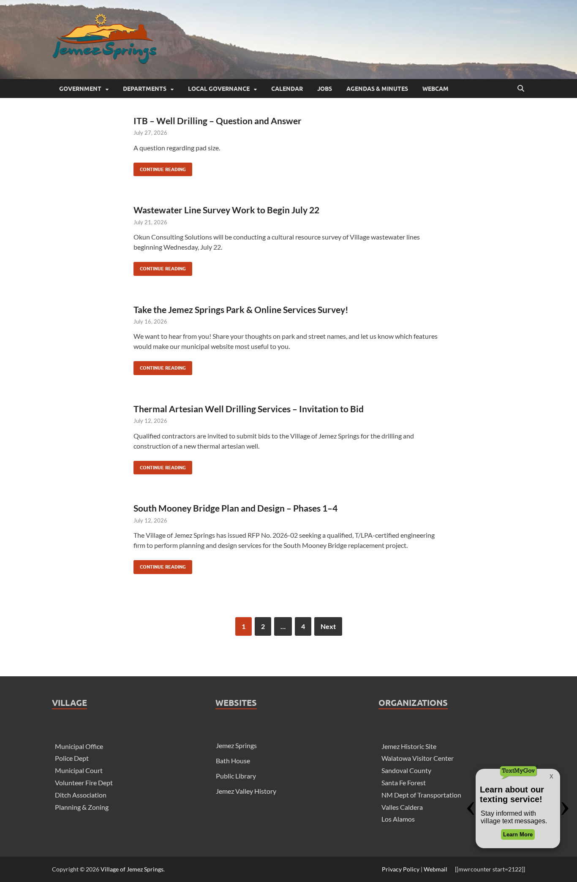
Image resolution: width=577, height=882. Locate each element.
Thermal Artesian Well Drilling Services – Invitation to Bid (248, 408)
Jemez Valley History (246, 791)
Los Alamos (398, 819)
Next (328, 626)
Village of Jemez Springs (132, 869)
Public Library (236, 776)
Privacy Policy (400, 869)
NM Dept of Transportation (421, 795)
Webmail (435, 869)
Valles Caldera (402, 807)
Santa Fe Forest (403, 783)
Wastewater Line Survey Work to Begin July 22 (226, 209)
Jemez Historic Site (408, 746)
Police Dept (72, 758)
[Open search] (520, 88)
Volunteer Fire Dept (84, 783)
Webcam (435, 88)
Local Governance (219, 88)
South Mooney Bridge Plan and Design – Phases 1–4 (235, 508)
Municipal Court (79, 770)
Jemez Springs (236, 745)
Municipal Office (79, 746)
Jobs (324, 88)
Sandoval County (406, 770)
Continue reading (159, 167)
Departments (144, 88)
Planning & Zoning (82, 807)
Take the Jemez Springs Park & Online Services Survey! (240, 309)
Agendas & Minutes (377, 88)
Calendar (287, 88)
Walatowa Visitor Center (417, 758)
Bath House (233, 761)
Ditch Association (80, 795)
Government (80, 88)
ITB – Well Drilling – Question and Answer (217, 120)
